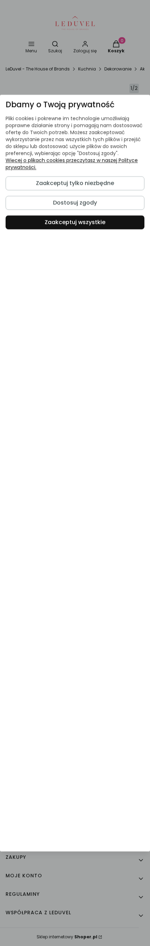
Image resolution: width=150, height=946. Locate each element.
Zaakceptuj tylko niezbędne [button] (75, 183)
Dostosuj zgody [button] (75, 203)
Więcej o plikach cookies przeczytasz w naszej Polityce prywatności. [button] (72, 164)
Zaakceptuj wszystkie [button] (75, 222)
